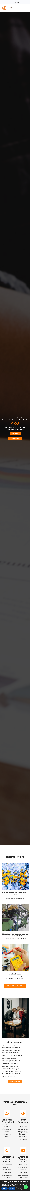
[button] (27, 8)
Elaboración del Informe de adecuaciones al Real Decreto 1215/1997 (15, 935)
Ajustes (19, 1188)
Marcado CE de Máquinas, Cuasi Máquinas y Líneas (15, 893)
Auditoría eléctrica (15, 974)
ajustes (13, 1185)
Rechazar (12, 1188)
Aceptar (4, 1188)
